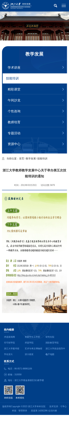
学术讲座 (14, 67)
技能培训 (12, 78)
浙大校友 (29, 354)
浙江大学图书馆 (11, 348)
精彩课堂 (14, 89)
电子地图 (50, 354)
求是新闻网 (9, 337)
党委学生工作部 (32, 337)
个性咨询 (14, 111)
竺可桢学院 (9, 342)
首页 (21, 158)
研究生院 (50, 337)
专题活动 (14, 133)
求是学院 (29, 342)
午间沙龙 (14, 100)
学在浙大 (8, 354)
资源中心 (14, 144)
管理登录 (22, 410)
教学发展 (31, 158)
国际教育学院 (52, 342)
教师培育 (14, 122)
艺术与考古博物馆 (33, 348)
